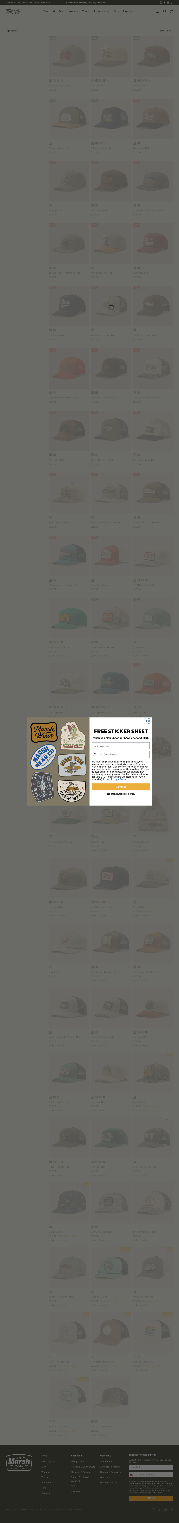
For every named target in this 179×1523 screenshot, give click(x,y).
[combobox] (97, 754)
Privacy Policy (110, 779)
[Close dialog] (148, 721)
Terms (123, 779)
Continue (121, 787)
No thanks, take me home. (121, 794)
